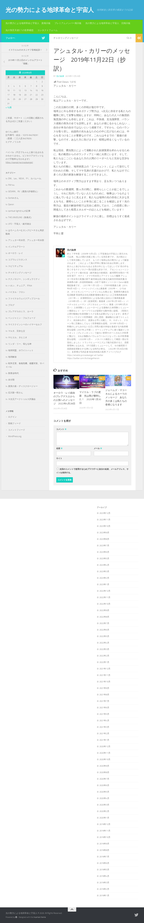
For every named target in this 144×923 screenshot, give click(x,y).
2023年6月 (104, 552)
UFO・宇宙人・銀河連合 (19, 224)
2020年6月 (104, 785)
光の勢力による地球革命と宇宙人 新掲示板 (27, 23)
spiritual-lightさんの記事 (19, 211)
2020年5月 (104, 792)
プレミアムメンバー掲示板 (67, 23)
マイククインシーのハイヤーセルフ (25, 324)
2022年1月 (104, 662)
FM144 (11, 185)
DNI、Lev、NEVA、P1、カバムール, (24, 178)
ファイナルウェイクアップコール (24, 298)
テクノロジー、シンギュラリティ (24, 279)
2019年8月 (104, 850)
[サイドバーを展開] (139, 38)
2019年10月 (104, 837)
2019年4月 (104, 876)
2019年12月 (104, 824)
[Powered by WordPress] (16, 917)
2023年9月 (104, 532)
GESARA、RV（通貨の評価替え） (23, 191)
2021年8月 (104, 694)
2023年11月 (104, 519)
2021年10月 (104, 681)
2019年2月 (104, 889)
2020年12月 (104, 746)
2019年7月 (104, 856)
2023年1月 (104, 584)
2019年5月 (104, 869)
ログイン (12, 417)
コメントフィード (16, 430)
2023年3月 (104, 571)
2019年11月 (104, 830)
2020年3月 (104, 805)
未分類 (11, 379)
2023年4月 (104, 565)
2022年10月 (104, 604)
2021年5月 (104, 714)
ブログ (11, 305)
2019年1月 (104, 895)
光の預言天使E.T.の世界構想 (19, 30)
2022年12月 (104, 591)
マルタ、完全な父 (16, 331)
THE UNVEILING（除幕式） (20, 217)
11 (103, 378)
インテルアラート (16, 246)
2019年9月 (104, 843)
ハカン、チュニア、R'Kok (20, 285)
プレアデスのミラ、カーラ (20, 311)
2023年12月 (104, 513)
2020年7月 (104, 779)
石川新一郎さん (15, 392)
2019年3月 (104, 882)
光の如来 (60, 76)
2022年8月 (104, 617)
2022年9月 (104, 610)
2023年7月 (104, 545)
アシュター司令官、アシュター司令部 (26, 240)
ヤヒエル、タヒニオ (17, 337)
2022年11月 (104, 597)
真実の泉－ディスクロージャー (23, 386)
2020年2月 (104, 811)
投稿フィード (14, 423)
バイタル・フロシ (16, 292)
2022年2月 (104, 655)
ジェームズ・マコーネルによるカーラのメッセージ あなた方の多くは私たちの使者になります (116, 397)
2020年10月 (104, 759)
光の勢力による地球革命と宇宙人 (50, 9)
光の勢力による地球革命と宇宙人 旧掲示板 (107, 23)
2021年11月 (104, 675)
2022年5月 (104, 636)
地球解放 (12, 357)
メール (98, 448)
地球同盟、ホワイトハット (20, 350)
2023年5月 (104, 558)
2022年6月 (104, 630)
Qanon (11, 204)
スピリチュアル (15, 266)
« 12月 (9, 107)
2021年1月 (104, 740)
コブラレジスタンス (17, 259)
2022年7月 (104, 623)
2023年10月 (104, 526)
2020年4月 (104, 798)
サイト (59, 458)
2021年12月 (104, 668)
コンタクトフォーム (47, 30)
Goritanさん (13, 198)
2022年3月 (104, 649)
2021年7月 (104, 701)
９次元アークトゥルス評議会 (22, 399)
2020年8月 (104, 772)
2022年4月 (104, 642)
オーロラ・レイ (15, 253)
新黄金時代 (13, 373)
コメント (61, 429)
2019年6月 (104, 863)
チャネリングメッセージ (65, 38)
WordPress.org (14, 436)
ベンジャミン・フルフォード (22, 318)
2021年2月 (104, 733)
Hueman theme (40, 917)
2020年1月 (104, 817)
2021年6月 (104, 707)
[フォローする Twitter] (43, 38)
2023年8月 (104, 539)
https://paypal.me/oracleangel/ (19, 162)
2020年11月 (104, 753)
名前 (59, 448)
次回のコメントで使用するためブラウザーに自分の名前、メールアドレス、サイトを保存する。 (92, 471)
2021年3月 (104, 727)
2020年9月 (104, 766)
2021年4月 (104, 720)
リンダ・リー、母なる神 (19, 344)
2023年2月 (104, 578)
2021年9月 (104, 688)
